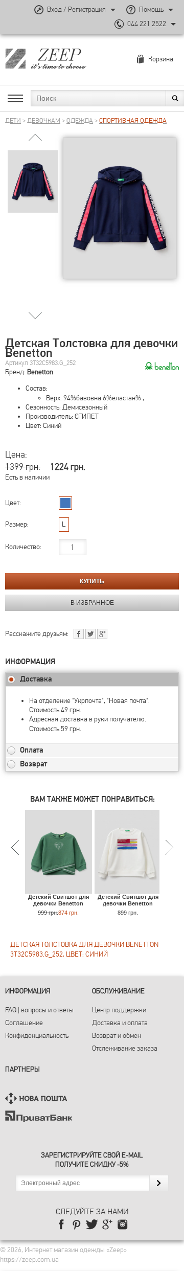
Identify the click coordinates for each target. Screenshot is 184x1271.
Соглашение (24, 1022)
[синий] (65, 503)
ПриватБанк (38, 1116)
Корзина (160, 59)
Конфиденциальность (36, 1035)
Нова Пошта (38, 1098)
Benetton (40, 372)
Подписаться (158, 1183)
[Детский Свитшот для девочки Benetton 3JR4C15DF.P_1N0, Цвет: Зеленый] (58, 888)
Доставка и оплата (120, 1022)
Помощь (151, 9)
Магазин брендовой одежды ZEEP (63, 58)
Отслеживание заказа (124, 1048)
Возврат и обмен (116, 1035)
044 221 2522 (146, 23)
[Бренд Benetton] (162, 366)
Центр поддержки (119, 1010)
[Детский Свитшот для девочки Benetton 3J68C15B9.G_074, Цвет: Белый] (128, 888)
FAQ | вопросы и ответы (39, 1010)
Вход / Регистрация (76, 9)
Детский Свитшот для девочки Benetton (58, 900)
